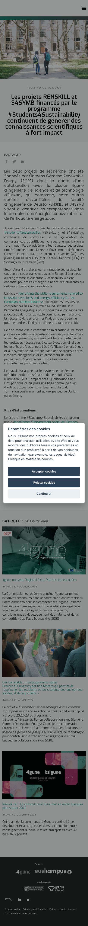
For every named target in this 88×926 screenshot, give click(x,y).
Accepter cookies (44, 471)
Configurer (44, 494)
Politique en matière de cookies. (31, 459)
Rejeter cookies (44, 482)
